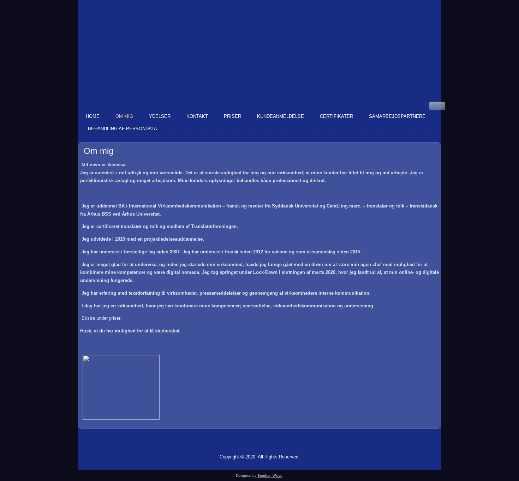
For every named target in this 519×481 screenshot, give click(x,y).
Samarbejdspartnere (397, 116)
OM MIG (124, 116)
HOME (93, 116)
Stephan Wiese (269, 475)
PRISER (232, 116)
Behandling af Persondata (122, 128)
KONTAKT (197, 116)
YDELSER (160, 116)
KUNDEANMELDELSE (280, 116)
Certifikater (336, 116)
